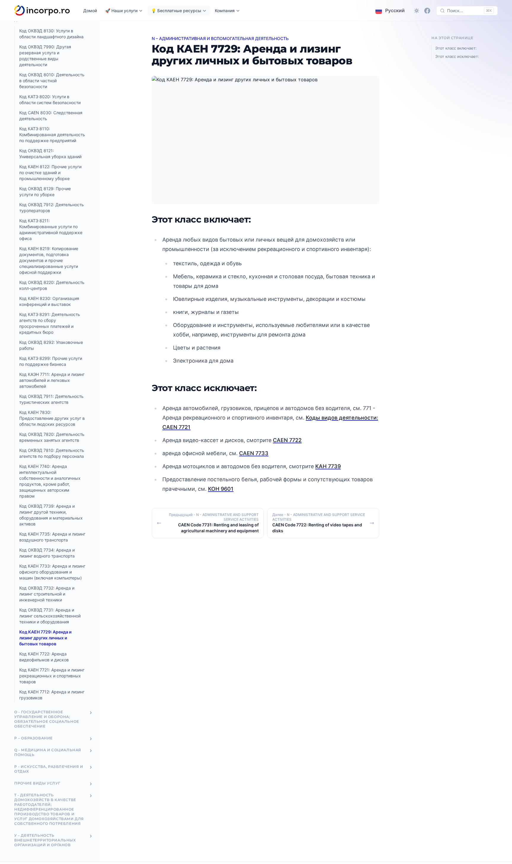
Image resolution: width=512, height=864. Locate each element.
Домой (90, 10)
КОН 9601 (220, 489)
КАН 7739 (328, 466)
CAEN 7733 (253, 453)
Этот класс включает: (456, 48)
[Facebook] (427, 10)
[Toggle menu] (91, 713)
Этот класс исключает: (457, 56)
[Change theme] (416, 10)
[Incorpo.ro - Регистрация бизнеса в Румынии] (42, 10)
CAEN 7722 (287, 440)
